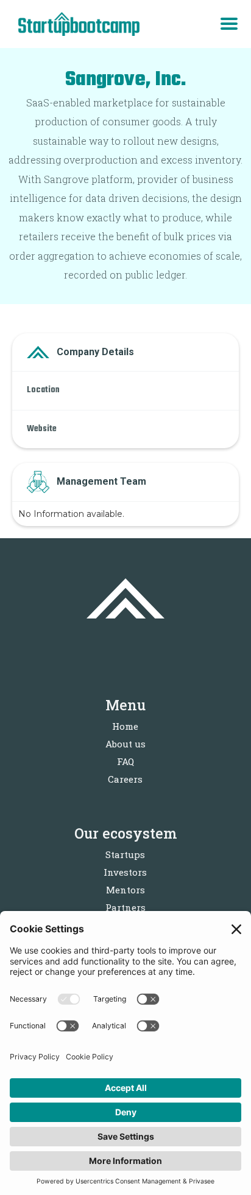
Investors (125, 872)
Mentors (125, 890)
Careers (125, 779)
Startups (125, 854)
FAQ (125, 761)
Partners (125, 907)
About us (125, 744)
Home (125, 726)
